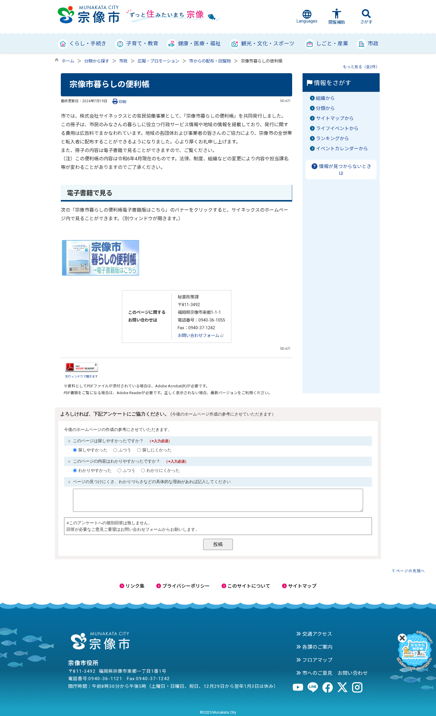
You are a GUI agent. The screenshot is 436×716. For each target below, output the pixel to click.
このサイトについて (248, 586)
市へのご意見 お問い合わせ (334, 673)
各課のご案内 (316, 647)
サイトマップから (335, 118)
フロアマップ (316, 660)
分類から (325, 108)
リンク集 (134, 586)
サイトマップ (301, 586)
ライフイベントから (337, 128)
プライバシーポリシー (185, 586)
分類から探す (96, 61)
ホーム (68, 61)
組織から (325, 98)
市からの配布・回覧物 (210, 61)
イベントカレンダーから (342, 148)
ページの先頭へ (410, 571)
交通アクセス (316, 634)
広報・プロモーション (158, 61)
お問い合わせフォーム (199, 335)
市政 (123, 61)
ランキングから (332, 138)
